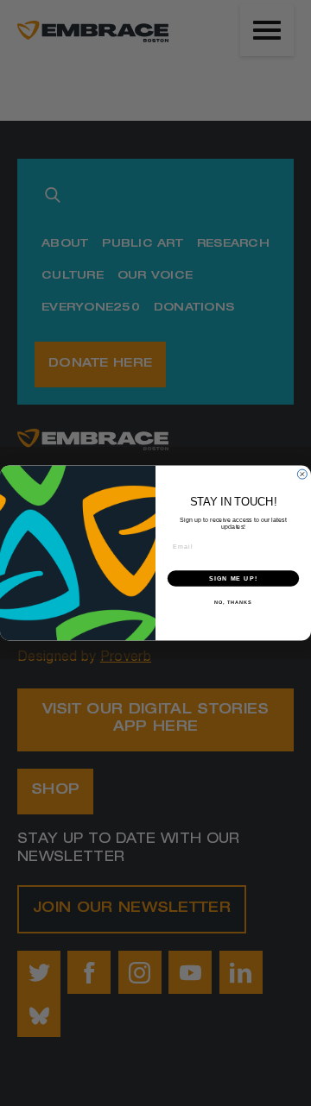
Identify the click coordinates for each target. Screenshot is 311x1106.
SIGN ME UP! (233, 578)
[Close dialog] (302, 474)
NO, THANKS (233, 602)
